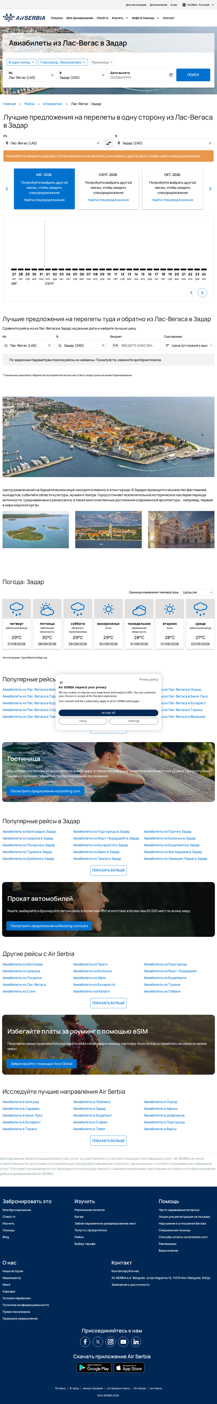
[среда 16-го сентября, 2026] (149, 269)
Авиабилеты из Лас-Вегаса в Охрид (172, 689)
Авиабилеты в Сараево (21, 1108)
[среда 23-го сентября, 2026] (197, 269)
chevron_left (6, 188)
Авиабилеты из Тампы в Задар (97, 858)
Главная (9, 103)
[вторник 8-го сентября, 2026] (95, 269)
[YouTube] (123, 1342)
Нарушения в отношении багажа (182, 1223)
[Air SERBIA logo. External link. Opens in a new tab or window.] (61, 683)
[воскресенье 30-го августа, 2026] (34, 269)
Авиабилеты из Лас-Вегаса (24, 984)
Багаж (79, 1217)
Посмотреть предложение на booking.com (45, 791)
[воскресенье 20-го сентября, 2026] (176, 269)
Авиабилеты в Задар (89, 1108)
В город (74, 1388)
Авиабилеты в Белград (21, 1101)
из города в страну (118, 1388)
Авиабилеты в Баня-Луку (23, 1115)
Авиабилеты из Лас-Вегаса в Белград (33, 689)
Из (10, 73)
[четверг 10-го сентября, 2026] (109, 269)
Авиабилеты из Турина (162, 984)
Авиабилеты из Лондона (22, 977)
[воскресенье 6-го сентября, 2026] (82, 269)
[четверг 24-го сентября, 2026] (204, 269)
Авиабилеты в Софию (90, 1122)
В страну (60, 1388)
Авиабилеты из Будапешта (165, 977)
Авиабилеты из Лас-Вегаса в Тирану (173, 709)
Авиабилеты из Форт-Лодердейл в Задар (106, 838)
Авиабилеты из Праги (90, 964)
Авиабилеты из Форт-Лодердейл (170, 971)
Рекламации (167, 1244)
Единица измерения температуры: (154, 592)
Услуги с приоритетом (91, 1230)
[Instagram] (111, 1342)
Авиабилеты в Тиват (89, 1129)
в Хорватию (53, 103)
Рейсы (29, 103)
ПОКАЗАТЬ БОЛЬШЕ (108, 870)
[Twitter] (98, 1342)
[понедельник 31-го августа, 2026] (41, 269)
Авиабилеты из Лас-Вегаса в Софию (32, 709)
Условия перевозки (17, 1298)
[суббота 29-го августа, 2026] (27, 269)
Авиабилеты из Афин (89, 977)
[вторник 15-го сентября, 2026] (143, 269)
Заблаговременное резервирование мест (105, 1223)
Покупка (57, 18)
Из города (140, 1388)
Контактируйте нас (125, 1271)
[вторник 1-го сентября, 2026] (48, 269)
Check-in (102, 18)
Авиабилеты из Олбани (162, 991)
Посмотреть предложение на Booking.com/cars (49, 926)
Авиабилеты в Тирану (20, 1129)
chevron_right (210, 188)
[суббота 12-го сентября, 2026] (122, 269)
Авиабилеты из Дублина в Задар (28, 858)
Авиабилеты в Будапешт (92, 1115)
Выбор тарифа (85, 1244)
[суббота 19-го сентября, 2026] (170, 269)
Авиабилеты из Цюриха (21, 971)
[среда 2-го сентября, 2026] (54, 269)
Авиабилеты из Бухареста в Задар (100, 845)
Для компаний (158, 5)
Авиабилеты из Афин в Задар (96, 851)
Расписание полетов (90, 1210)
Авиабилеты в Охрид (160, 1101)
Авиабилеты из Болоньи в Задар (170, 838)
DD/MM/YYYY (120, 77)
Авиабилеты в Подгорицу (164, 1122)
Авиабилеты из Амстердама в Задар (173, 851)
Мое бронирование (79, 18)
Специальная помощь (175, 1230)
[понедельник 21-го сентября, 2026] (183, 269)
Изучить (120, 18)
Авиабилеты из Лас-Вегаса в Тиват (31, 716)
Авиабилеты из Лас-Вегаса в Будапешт (34, 703)
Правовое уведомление (20, 1318)
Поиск (193, 74)
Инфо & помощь (146, 18)
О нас (174, 5)
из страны (156, 1388)
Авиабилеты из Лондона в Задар (29, 845)
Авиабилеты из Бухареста (94, 984)
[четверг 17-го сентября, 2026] (156, 269)
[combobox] (29, 77)
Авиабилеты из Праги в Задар (168, 831)
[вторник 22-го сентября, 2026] (190, 269)
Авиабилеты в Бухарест (22, 1122)
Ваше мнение (168, 1250)
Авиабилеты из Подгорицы (165, 964)
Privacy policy (148, 679)
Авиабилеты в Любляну (92, 1101)
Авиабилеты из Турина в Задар (27, 851)
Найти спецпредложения (44, 199)
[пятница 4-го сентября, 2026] (68, 269)
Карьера (9, 1291)
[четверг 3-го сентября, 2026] (61, 269)
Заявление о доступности (130, 1285)
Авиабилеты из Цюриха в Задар (28, 838)
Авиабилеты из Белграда (23, 964)
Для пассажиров (136, 5)
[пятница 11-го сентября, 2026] (115, 269)
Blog (6, 1237)
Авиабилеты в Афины (161, 1108)
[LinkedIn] (136, 1342)
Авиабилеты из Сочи (19, 991)
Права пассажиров (16, 1312)
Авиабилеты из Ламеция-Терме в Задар (175, 858)
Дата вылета (120, 73)
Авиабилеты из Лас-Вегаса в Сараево (33, 696)
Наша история (13, 1271)
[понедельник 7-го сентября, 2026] (88, 269)
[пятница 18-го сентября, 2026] (163, 269)
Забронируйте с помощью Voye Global (41, 1063)
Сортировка (173, 336)
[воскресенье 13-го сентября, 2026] (129, 269)
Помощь (9, 1230)
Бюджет (116, 336)
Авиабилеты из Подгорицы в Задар (101, 831)
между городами (93, 1388)
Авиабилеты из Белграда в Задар (29, 831)
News (6, 1285)
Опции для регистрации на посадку (184, 1217)
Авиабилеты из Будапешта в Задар (172, 845)
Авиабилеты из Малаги (91, 991)
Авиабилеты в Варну (160, 1129)
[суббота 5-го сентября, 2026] (75, 269)
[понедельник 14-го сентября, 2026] (136, 269)
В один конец (19, 62)
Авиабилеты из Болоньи (92, 971)
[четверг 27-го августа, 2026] (14, 269)
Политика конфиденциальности (26, 1305)
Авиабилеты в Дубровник (164, 1115)
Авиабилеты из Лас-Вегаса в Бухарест (175, 703)
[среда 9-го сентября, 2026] (102, 269)
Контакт (169, 18)
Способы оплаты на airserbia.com (183, 1237)
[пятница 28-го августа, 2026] (21, 269)
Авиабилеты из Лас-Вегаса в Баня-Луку (176, 696)
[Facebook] (85, 1342)
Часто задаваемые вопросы (179, 1210)
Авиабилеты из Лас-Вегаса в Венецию (174, 716)
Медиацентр (12, 1278)
